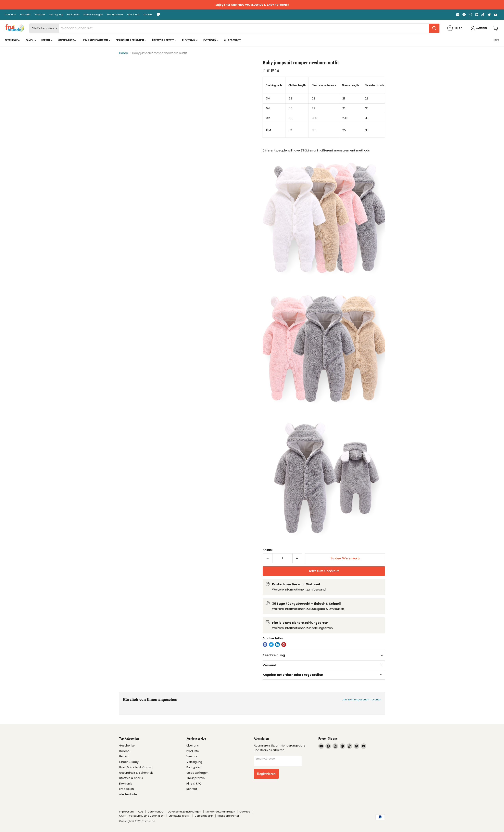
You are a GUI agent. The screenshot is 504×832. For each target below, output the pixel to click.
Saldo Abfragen (93, 14)
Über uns (10, 14)
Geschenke (11, 40)
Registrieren (266, 774)
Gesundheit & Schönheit (130, 40)
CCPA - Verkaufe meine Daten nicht (141, 816)
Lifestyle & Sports (163, 40)
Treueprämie (115, 14)
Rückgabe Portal (228, 816)
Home (123, 53)
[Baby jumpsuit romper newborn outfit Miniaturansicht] (126, 71)
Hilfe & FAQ (133, 14)
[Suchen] (434, 28)
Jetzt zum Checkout (324, 571)
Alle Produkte (232, 40)
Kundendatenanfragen (220, 811)
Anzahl (267, 549)
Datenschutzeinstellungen (184, 811)
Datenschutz (156, 811)
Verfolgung (56, 14)
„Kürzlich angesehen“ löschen (362, 699)
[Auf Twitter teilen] (271, 644)
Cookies (244, 811)
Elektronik (189, 40)
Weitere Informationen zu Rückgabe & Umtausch (308, 609)
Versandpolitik (204, 816)
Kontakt (148, 14)
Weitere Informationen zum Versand (299, 589)
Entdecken (210, 40)
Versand (39, 14)
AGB (140, 811)
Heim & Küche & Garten (95, 40)
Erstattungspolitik (179, 816)
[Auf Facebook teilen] (265, 644)
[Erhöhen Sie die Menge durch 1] (297, 558)
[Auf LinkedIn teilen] (277, 644)
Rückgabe (73, 14)
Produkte (25, 14)
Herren (45, 40)
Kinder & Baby (66, 40)
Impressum (126, 811)
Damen (30, 40)
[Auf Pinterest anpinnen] (283, 644)
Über (496, 40)
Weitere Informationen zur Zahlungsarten (302, 628)
